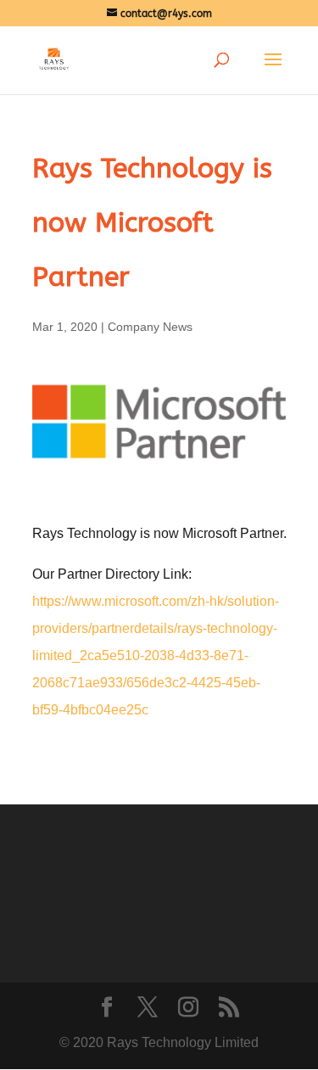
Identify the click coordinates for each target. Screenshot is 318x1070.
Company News (150, 326)
